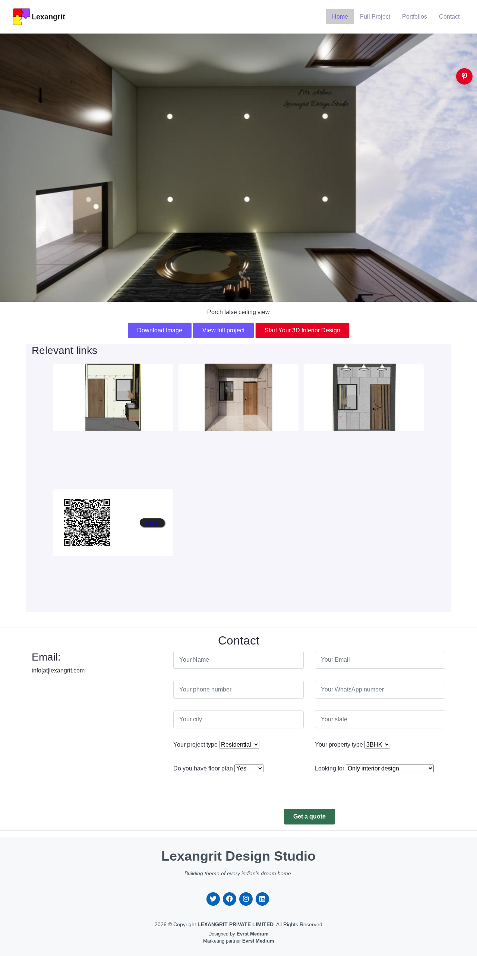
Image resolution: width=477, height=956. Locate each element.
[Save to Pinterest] (464, 76)
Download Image (159, 330)
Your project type (195, 744)
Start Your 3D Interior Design (302, 330)
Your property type (339, 744)
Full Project (375, 16)
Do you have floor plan (203, 768)
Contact (449, 16)
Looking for (329, 768)
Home (340, 16)
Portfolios (414, 16)
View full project (223, 330)
